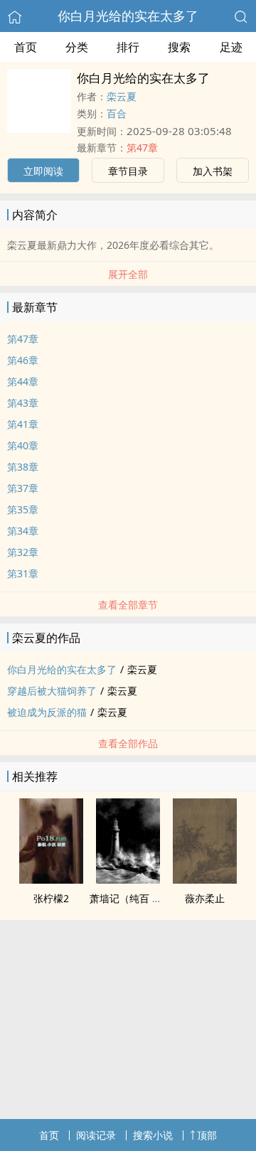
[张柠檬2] (51, 879)
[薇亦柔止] (205, 879)
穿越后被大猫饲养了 (52, 690)
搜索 (179, 47)
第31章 (22, 573)
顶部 (207, 1135)
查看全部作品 (128, 743)
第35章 (22, 509)
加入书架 (213, 171)
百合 (117, 113)
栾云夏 (122, 96)
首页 (25, 47)
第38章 (22, 466)
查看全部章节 (128, 604)
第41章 (22, 424)
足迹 (231, 47)
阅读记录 (96, 1135)
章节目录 (128, 171)
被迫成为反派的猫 (47, 712)
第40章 (22, 445)
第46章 (22, 360)
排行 (128, 47)
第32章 (22, 552)
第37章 (22, 488)
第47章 (142, 147)
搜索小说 (153, 1135)
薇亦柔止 (205, 898)
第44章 (22, 381)
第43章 (22, 402)
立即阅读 (43, 171)
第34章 (22, 530)
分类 (76, 47)
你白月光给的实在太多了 (128, 15)
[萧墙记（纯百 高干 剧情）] (128, 879)
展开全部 (128, 274)
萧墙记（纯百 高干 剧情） (147, 898)
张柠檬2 (51, 898)
